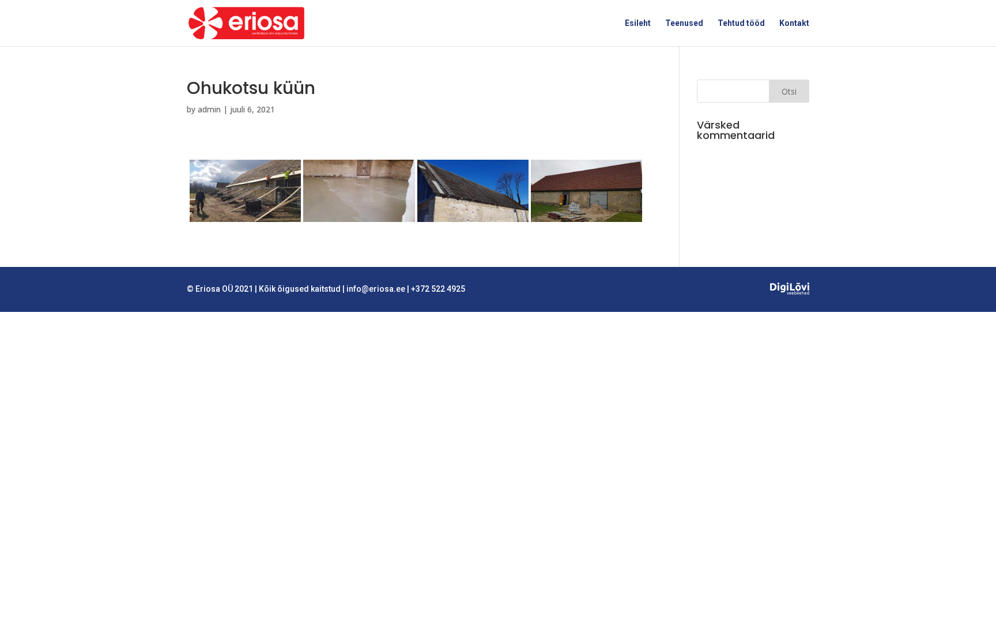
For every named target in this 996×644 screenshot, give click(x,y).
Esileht (638, 23)
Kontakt (794, 23)
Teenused (684, 23)
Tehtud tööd (741, 23)
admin (209, 109)
